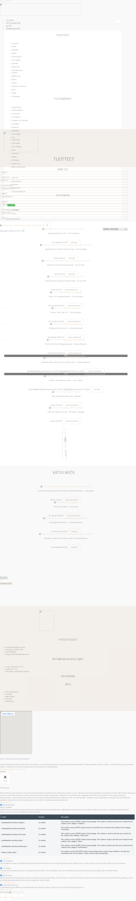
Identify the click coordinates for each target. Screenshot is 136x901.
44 (66, 451)
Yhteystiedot (13, 219)
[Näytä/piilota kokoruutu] (9, 895)
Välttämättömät (9, 805)
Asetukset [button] (4, 769)
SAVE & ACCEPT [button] (6, 890)
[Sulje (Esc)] (21, 895)
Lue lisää (74, 243)
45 (66, 454)
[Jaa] (15, 895)
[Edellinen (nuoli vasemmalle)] (3, 899)
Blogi (8, 26)
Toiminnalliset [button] (5, 859)
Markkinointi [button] (5, 873)
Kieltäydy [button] (22, 769)
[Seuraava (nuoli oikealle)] (9, 899)
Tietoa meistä (13, 23)
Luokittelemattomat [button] (7, 883)
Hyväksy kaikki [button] (13, 769)
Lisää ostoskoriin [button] (71, 290)
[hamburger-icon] (118, 21)
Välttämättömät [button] (6, 803)
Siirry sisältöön (6, 1)
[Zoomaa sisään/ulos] (3, 895)
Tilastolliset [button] (4, 866)
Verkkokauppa (13, 29)
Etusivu (10, 21)
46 (66, 456)
